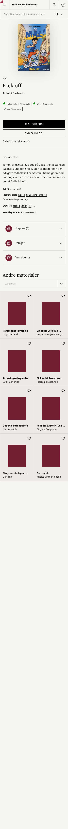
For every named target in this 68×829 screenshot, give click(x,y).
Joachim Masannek (47, 382)
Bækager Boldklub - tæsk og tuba (48, 331)
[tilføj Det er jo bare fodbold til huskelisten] (29, 391)
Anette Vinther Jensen (49, 477)
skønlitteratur (29, 212)
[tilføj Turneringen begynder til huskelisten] (29, 343)
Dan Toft (7, 477)
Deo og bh (43, 473)
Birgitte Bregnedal (47, 429)
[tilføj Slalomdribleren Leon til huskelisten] (63, 343)
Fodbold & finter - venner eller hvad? (50, 426)
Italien (24, 205)
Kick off (21, 194)
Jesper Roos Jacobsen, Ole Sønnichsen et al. (49, 334)
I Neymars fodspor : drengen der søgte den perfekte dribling (16, 474)
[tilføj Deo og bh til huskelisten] (63, 438)
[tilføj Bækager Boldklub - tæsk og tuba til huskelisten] (63, 296)
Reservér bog (34, 124)
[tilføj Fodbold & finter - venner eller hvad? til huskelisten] (63, 391)
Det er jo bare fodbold (15, 426)
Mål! (19, 189)
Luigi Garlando (15, 93)
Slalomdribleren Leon (49, 378)
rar (30, 205)
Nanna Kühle (10, 429)
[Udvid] (26, 200)
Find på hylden (34, 133)
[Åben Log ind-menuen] (54, 4)
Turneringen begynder (13, 199)
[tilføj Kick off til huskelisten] (5, 78)
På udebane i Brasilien (36, 194)
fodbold (16, 205)
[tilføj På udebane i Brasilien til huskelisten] (29, 296)
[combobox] (34, 14)
